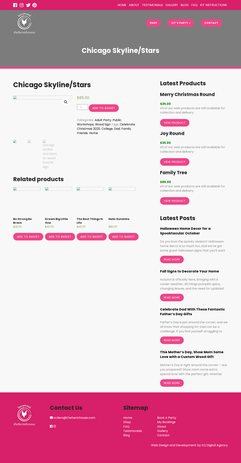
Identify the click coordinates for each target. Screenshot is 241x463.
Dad (117, 129)
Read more (172, 259)
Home (121, 5)
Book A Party (166, 418)
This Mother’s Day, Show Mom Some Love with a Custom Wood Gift (191, 354)
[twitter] (29, 6)
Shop (153, 22)
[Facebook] (16, 6)
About (134, 5)
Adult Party (103, 120)
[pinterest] (35, 6)
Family (126, 129)
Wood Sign (103, 124)
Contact (211, 22)
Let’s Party (180, 22)
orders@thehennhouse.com (74, 418)
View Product (175, 123)
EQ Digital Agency (215, 445)
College (107, 129)
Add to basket (103, 108)
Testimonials (152, 5)
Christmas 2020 (88, 129)
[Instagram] (22, 6)
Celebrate (127, 124)
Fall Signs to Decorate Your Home (189, 271)
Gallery (171, 5)
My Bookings (166, 422)
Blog (185, 5)
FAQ (194, 5)
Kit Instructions (213, 5)
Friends (82, 133)
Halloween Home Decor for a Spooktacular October (185, 231)
